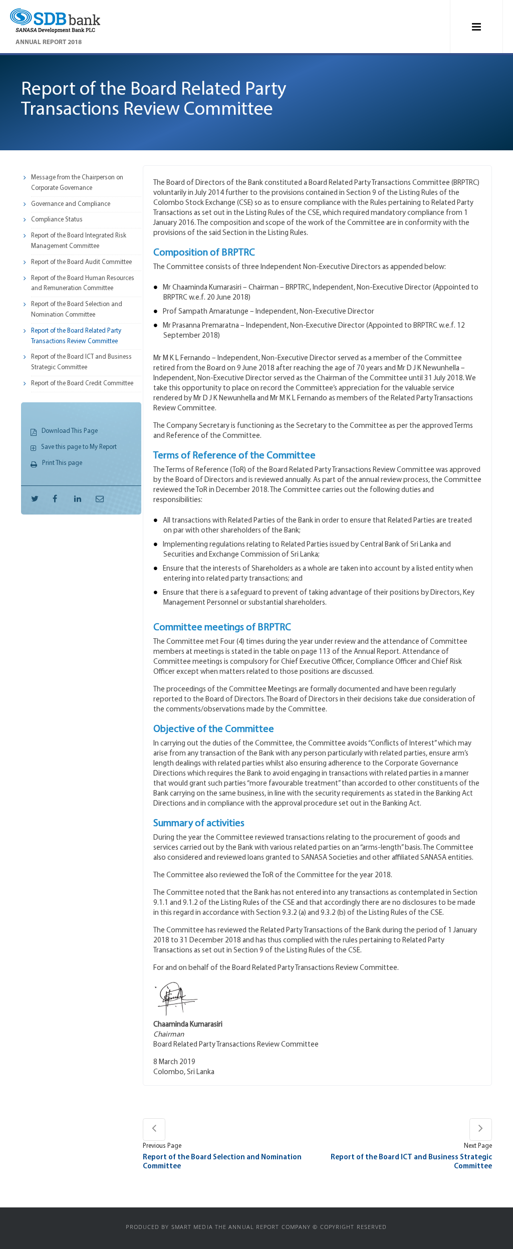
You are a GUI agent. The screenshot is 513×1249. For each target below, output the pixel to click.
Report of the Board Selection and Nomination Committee (76, 309)
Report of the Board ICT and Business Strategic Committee (81, 362)
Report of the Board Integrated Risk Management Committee (78, 240)
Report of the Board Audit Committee (81, 262)
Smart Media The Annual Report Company (241, 1226)
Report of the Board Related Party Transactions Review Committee (76, 336)
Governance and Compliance (70, 204)
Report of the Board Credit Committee (82, 383)
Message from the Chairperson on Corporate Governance (77, 182)
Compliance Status (57, 219)
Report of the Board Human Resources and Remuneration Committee (82, 283)
